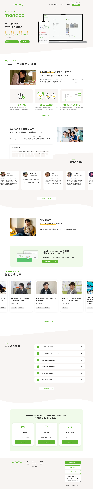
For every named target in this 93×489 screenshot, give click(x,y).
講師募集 (41, 461)
